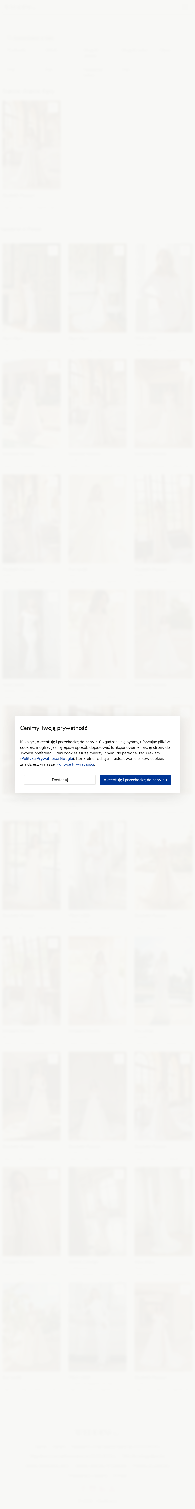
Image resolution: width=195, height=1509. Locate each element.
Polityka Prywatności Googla (47, 759)
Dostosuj (60, 780)
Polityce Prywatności (75, 764)
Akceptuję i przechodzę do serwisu (135, 780)
